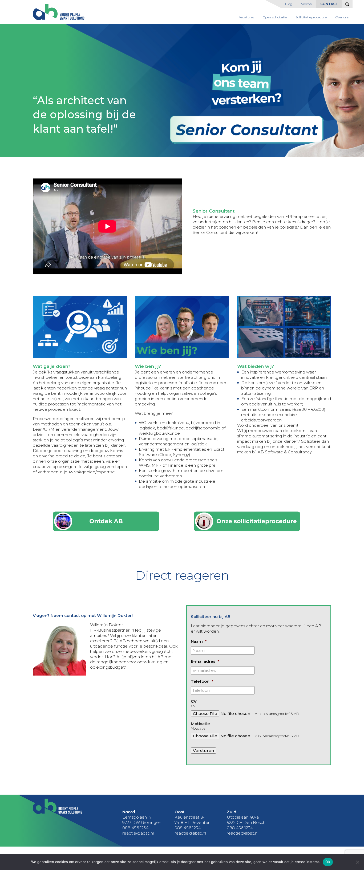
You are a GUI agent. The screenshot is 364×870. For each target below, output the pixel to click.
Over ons (342, 17)
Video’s (306, 4)
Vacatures (246, 17)
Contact (329, 4)
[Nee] (357, 862)
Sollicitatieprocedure (311, 17)
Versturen (203, 750)
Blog (288, 4)
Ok (327, 862)
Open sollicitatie (275, 17)
